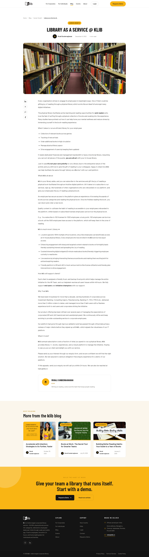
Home (25, 18)
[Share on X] (25, 107)
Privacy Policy (100, 553)
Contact (82, 533)
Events (78, 4)
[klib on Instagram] (25, 543)
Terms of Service (111, 553)
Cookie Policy (122, 553)
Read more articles (85, 497)
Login (95, 4)
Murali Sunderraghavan (62, 380)
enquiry (60, 365)
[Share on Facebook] (25, 117)
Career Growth (37, 18)
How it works (84, 523)
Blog (71, 4)
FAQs (81, 526)
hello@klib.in (111, 535)
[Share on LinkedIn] (25, 101)
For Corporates (50, 4)
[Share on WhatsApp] (25, 112)
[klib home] (28, 4)
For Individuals (63, 4)
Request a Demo (118, 4)
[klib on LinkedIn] (30, 543)
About (85, 4)
